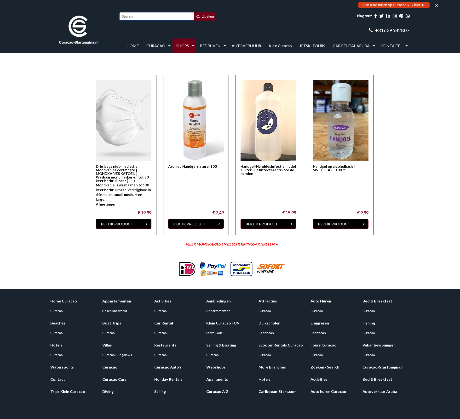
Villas (107, 345)
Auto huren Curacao (328, 391)
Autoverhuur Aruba (379, 391)
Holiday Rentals (168, 379)
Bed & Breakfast (377, 301)
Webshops (216, 367)
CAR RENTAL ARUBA (351, 45)
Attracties (268, 301)
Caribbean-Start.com (278, 391)
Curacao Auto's (168, 367)
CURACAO (155, 45)
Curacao (56, 311)
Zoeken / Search (324, 367)
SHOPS (182, 45)
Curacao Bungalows (117, 355)
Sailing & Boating (221, 345)
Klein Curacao (280, 45)
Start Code (214, 333)
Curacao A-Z (217, 391)
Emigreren (319, 323)
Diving (108, 391)
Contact (57, 379)
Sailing (160, 391)
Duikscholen (269, 323)
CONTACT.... (391, 45)
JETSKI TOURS (312, 45)
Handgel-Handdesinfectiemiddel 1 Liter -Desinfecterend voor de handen (268, 170)
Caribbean (266, 333)
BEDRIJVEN (210, 45)
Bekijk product (117, 224)
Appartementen (116, 301)
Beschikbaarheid (114, 311)
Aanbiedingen (218, 301)
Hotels (56, 345)
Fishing (368, 323)
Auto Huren (320, 301)
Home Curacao (63, 301)
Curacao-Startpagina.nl (383, 367)
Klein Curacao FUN (223, 323)
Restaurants (165, 345)
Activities (162, 301)
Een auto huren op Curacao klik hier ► (394, 4)
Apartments (217, 379)
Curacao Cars (114, 379)
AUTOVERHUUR (246, 45)
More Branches (272, 367)
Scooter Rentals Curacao (281, 345)
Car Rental (163, 323)
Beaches (57, 323)
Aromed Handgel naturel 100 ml (194, 166)
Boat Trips (111, 323)
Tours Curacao (323, 345)
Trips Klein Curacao (67, 391)
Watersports (62, 367)
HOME (132, 45)
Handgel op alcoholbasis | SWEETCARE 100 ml (334, 168)
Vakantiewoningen (379, 345)
